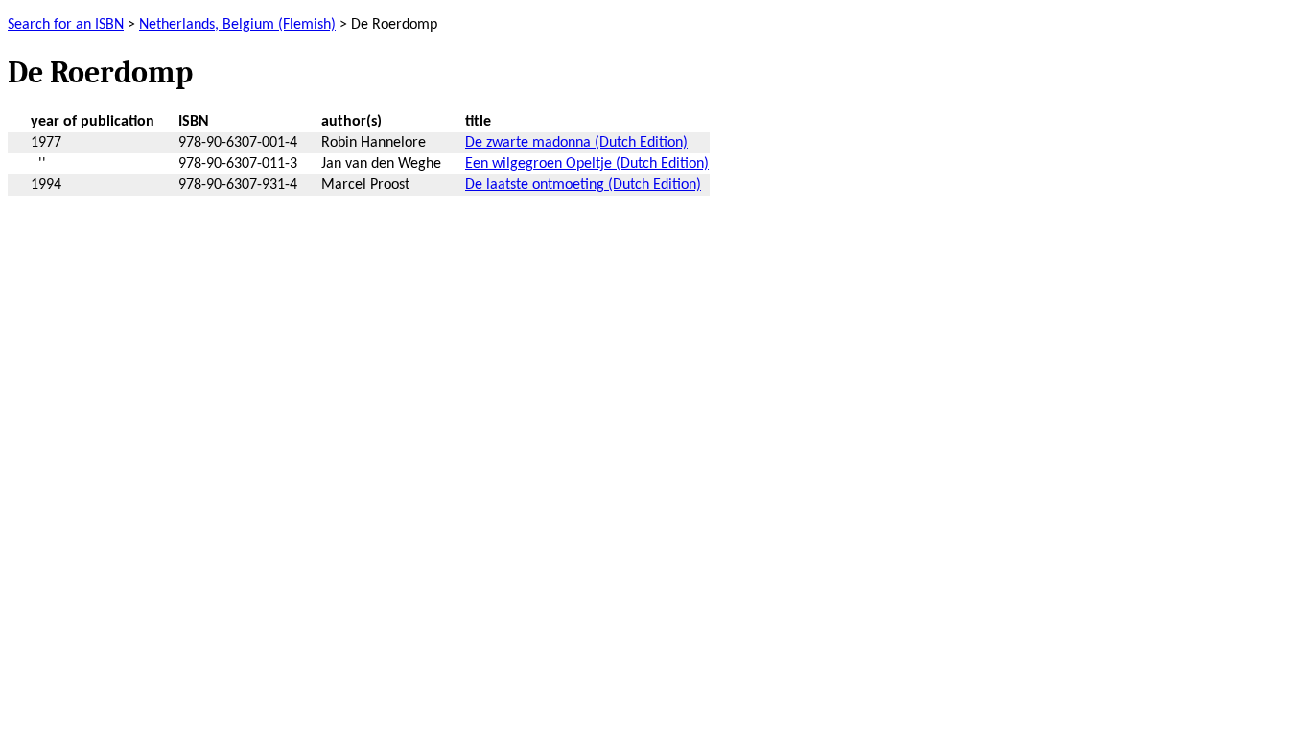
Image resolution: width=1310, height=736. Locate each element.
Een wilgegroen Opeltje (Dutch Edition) (587, 164)
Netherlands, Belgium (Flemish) (237, 25)
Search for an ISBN (66, 25)
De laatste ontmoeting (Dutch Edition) (583, 185)
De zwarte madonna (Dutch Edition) (576, 142)
